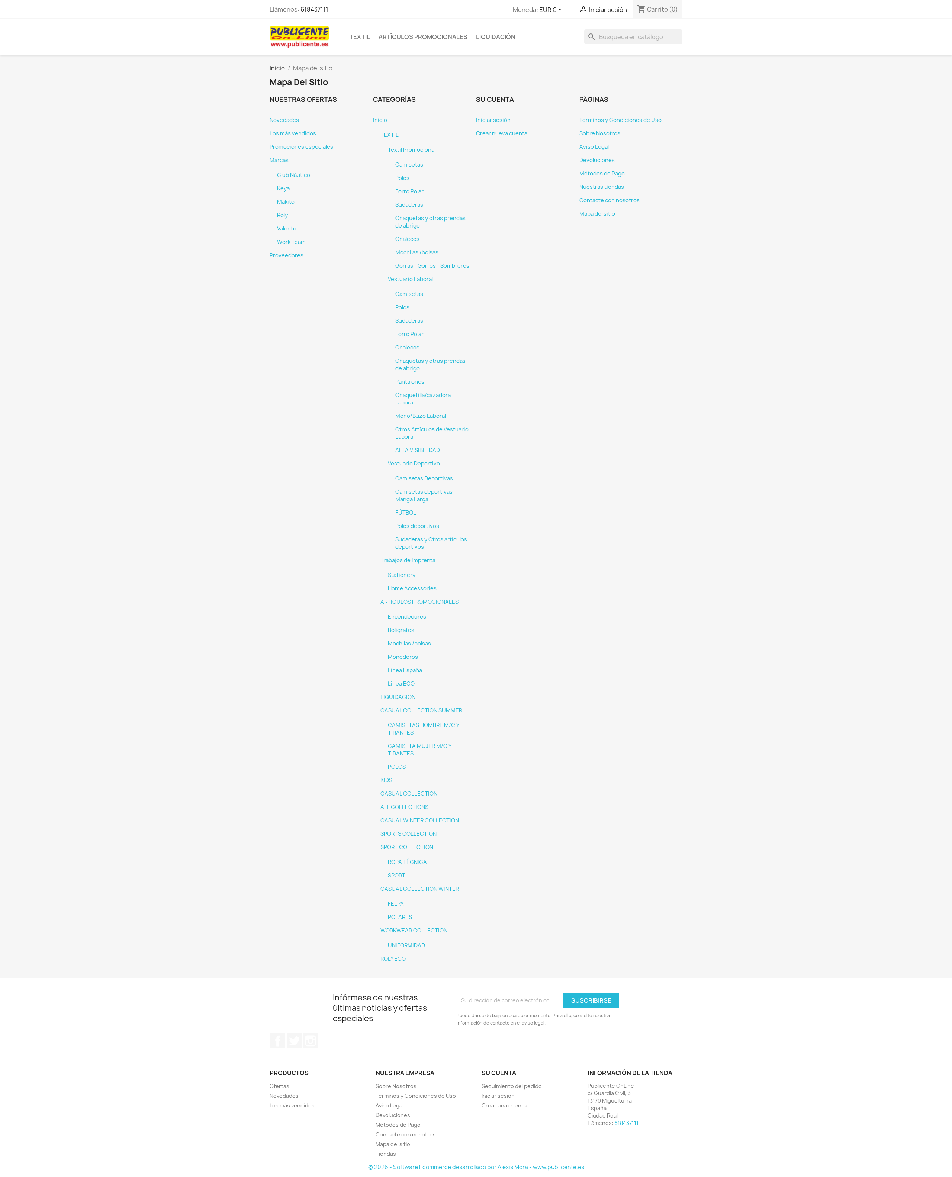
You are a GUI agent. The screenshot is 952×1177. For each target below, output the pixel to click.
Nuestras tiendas (601, 187)
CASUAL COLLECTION (408, 793)
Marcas (279, 160)
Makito (286, 202)
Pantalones (409, 382)
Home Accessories (412, 588)
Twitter (294, 1040)
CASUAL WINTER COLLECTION (419, 820)
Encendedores (407, 616)
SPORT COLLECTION (406, 847)
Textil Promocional (411, 150)
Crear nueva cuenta (501, 133)
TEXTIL (360, 37)
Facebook (277, 1040)
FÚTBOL (405, 512)
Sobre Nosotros (599, 133)
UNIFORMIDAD (406, 945)
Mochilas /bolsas (416, 252)
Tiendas (386, 1153)
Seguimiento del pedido (512, 1086)
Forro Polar (409, 191)
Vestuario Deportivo (414, 463)
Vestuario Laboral (410, 279)
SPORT (396, 875)
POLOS (397, 767)
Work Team (291, 242)
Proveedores (286, 255)
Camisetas (409, 164)
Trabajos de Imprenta (407, 560)
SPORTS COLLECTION (408, 834)
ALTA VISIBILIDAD (417, 450)
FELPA (396, 903)
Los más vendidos (293, 133)
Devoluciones (597, 160)
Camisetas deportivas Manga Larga (424, 495)
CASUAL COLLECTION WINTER (419, 889)
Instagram (310, 1040)
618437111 (314, 9)
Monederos (403, 657)
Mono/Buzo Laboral (420, 416)
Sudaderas (409, 205)
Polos (402, 178)
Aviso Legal (594, 147)
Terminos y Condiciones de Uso (620, 120)
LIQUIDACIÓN (495, 37)
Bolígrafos (401, 630)
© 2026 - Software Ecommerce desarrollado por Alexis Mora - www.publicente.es (476, 1167)
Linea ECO (401, 683)
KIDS (386, 780)
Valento (286, 228)
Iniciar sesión (493, 120)
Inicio (380, 120)
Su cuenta (499, 1073)
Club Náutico (293, 175)
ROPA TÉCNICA (407, 862)
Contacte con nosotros (609, 200)
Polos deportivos (417, 526)
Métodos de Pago (602, 173)
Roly (282, 215)
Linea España (405, 670)
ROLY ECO (393, 958)
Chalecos (407, 239)
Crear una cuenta (504, 1105)
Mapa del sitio (597, 213)
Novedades (284, 120)
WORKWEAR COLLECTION (413, 930)
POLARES (400, 917)
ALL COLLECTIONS (404, 807)
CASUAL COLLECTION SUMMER (421, 710)
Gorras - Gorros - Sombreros (432, 266)
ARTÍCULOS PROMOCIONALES (423, 37)
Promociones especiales (301, 147)
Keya (283, 188)
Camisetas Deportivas (424, 478)
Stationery (401, 575)
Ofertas (279, 1086)
